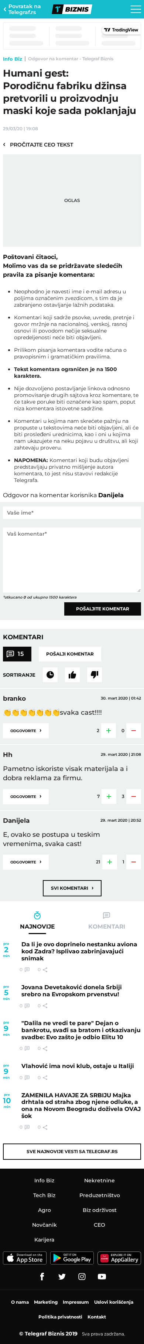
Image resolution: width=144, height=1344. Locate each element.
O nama (20, 1302)
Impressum (76, 1302)
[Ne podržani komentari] (94, 674)
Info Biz (12, 59)
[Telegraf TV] (102, 1276)
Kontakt (97, 1317)
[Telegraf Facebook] (42, 1276)
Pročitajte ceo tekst (38, 144)
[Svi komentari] (50, 674)
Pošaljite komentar (102, 609)
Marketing (46, 1302)
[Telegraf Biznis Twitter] (62, 1276)
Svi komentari (72, 887)
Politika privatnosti (60, 1317)
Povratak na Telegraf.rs (24, 9)
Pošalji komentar (70, 654)
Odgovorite (25, 730)
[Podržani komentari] (72, 674)
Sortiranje (19, 675)
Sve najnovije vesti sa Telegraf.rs (72, 1151)
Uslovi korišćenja (113, 1302)
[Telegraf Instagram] (82, 1276)
